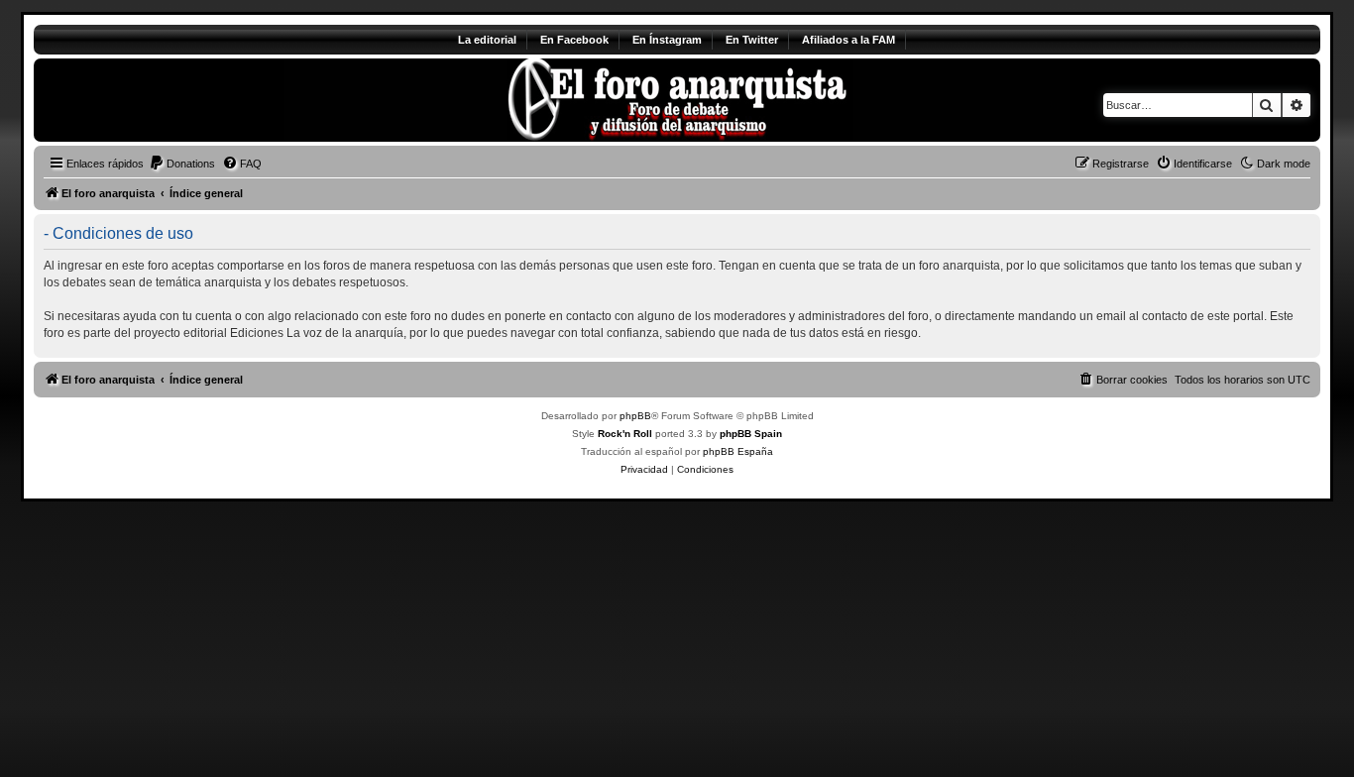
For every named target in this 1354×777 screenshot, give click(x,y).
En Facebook (574, 40)
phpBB (635, 415)
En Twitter (752, 40)
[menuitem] (182, 163)
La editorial (487, 40)
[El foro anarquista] (199, 100)
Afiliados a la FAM (848, 40)
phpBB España (738, 451)
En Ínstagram (667, 40)
